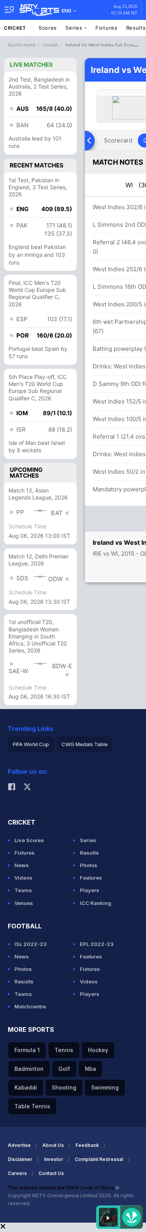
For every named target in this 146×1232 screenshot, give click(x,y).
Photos (88, 865)
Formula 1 (27, 1050)
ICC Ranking (95, 903)
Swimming (105, 1087)
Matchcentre (30, 1006)
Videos (23, 878)
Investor (53, 1159)
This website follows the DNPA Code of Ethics (61, 1188)
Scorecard (118, 140)
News (21, 865)
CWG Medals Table (85, 744)
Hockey (98, 1050)
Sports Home (21, 45)
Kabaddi (25, 1087)
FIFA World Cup (31, 744)
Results (89, 853)
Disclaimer (20, 1159)
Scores (48, 28)
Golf (64, 1068)
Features (91, 878)
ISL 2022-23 (30, 944)
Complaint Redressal (99, 1159)
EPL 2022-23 (97, 944)
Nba (90, 1068)
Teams (23, 890)
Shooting (64, 1087)
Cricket (15, 28)
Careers (17, 1173)
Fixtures (106, 28)
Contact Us (51, 1173)
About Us (53, 1145)
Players (89, 890)
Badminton (29, 1068)
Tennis (64, 1050)
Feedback (87, 1145)
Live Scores (29, 840)
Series (74, 28)
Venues (23, 903)
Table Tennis (32, 1106)
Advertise (19, 1145)
